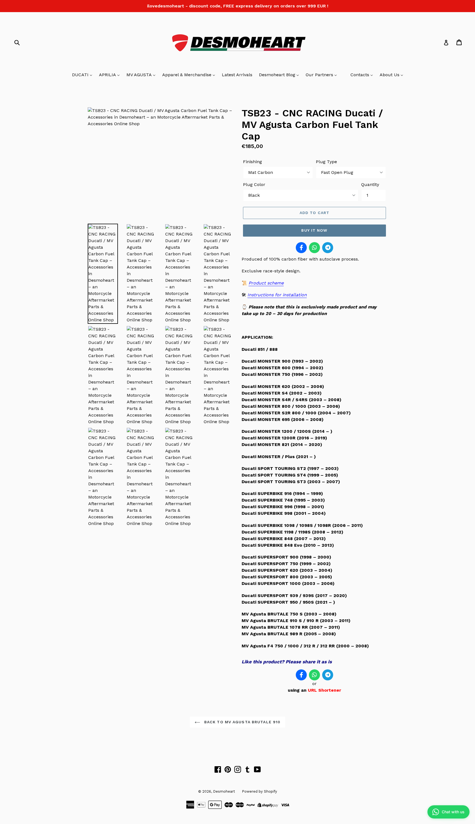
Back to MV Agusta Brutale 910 (242, 722)
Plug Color (254, 184)
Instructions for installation (277, 294)
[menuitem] (82, 75)
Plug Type (326, 161)
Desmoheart (224, 791)
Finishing (252, 161)
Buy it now (314, 230)
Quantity (370, 184)
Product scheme (266, 283)
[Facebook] (301, 247)
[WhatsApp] (314, 247)
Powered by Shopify (259, 791)
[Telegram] (327, 247)
